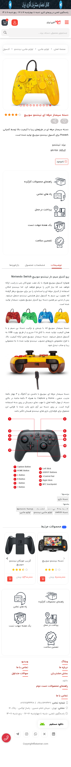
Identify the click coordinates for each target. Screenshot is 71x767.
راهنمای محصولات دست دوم (52, 686)
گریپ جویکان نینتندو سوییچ (20, 562)
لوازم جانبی (43, 49)
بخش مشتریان (59, 673)
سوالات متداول (20, 673)
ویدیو (24, 661)
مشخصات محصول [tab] (35, 265)
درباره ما (63, 667)
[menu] (67, 22)
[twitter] (44, 734)
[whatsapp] (35, 734)
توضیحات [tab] (56, 265)
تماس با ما (22, 667)
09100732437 (51, 703)
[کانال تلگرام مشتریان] (35, 4)
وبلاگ (64, 661)
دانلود (65, 680)
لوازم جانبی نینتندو (23, 49)
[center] (5, 32)
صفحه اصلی (59, 49)
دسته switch (61, 512)
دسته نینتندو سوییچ (52, 561)
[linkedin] (53, 734)
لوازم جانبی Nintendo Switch (30, 509)
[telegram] (17, 734)
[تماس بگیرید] (6, 738)
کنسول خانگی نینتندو (58, 509)
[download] (53, 724)
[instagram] (26, 734)
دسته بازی (63, 499)
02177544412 (27, 703)
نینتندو (56, 144)
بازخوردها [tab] (14, 265)
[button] (42, 579)
